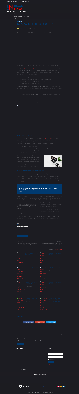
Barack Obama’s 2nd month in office (29, 68)
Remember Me (52, 359)
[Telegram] (72, 2)
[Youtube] (65, 2)
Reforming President (46, 138)
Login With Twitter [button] (52, 322)
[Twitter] (62, 2)
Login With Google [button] (41, 322)
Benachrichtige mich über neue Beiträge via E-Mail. (30, 340)
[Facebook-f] (59, 2)
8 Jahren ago (28, 256)
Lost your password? (52, 364)
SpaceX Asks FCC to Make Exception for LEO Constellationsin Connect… (31, 283)
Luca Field (22, 28)
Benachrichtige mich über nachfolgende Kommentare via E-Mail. (33, 338)
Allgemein (20, 21)
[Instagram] (69, 2)
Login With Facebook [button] (29, 322)
